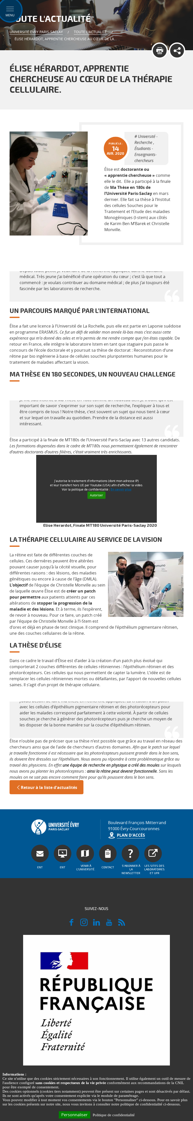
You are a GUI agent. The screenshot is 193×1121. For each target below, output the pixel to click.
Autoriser (96, 495)
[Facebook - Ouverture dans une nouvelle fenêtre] (71, 924)
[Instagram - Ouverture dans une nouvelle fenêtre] (84, 924)
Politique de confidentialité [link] (114, 1115)
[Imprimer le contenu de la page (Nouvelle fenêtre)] (160, 50)
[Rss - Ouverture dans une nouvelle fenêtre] (121, 924)
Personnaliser (74, 1114)
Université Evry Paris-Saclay (36, 31)
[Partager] (177, 50)
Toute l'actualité (90, 31)
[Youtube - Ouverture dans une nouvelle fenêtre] (109, 924)
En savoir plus (121, 489)
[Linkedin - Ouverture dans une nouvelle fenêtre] (96, 924)
